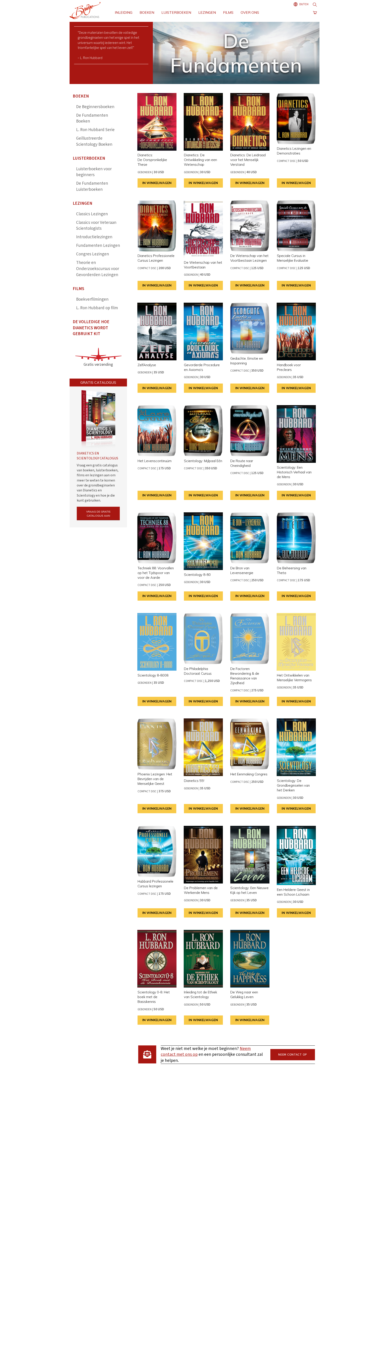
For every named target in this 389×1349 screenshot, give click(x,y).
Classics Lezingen (92, 214)
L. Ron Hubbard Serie (95, 130)
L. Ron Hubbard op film (97, 308)
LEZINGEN (207, 12)
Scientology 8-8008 (153, 675)
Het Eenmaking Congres (248, 774)
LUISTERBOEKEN (176, 12)
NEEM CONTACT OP (292, 1054)
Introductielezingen (94, 237)
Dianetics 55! (194, 781)
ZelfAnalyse (147, 365)
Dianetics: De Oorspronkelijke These (152, 160)
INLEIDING (123, 12)
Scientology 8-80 (197, 574)
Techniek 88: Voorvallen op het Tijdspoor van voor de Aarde (156, 573)
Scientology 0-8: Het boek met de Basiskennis (154, 997)
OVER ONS (250, 12)
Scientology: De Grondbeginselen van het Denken (293, 785)
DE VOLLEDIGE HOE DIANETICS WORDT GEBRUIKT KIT (91, 328)
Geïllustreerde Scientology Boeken (94, 141)
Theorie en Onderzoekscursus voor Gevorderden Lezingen (97, 269)
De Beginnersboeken (95, 107)
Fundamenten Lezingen (98, 246)
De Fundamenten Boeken (92, 118)
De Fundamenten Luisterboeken (92, 186)
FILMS (228, 12)
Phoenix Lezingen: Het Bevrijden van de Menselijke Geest (155, 779)
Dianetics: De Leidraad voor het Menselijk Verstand (248, 160)
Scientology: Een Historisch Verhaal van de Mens (294, 472)
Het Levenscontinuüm (155, 461)
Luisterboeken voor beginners (94, 172)
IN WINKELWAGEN (157, 183)
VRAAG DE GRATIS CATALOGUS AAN (98, 513)
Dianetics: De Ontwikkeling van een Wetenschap (200, 160)
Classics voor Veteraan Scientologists (96, 226)
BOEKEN (147, 12)
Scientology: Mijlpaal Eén (203, 461)
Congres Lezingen (92, 254)
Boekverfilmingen (92, 299)
